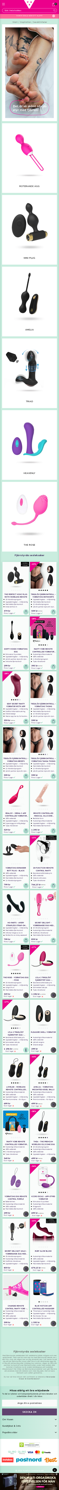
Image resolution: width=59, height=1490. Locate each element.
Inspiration (25, 22)
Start (15, 22)
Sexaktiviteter (40, 22)
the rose (29, 544)
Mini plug (29, 258)
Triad (29, 401)
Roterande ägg (29, 186)
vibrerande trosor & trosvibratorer (37, 1378)
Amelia (29, 329)
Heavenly (29, 473)
